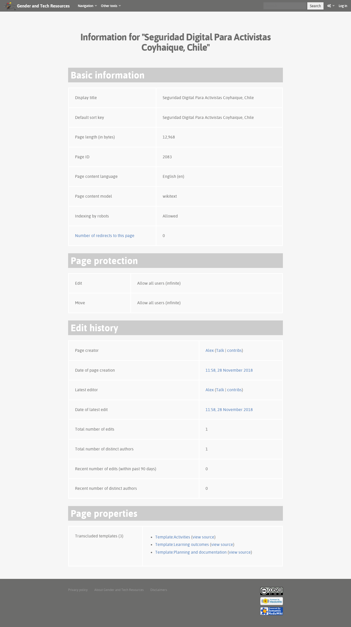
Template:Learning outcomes (182, 544)
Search (315, 6)
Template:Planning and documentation (191, 552)
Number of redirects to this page (104, 235)
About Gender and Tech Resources (119, 590)
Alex (210, 350)
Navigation (85, 6)
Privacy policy (78, 590)
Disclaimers (158, 590)
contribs (234, 350)
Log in (343, 6)
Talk (220, 350)
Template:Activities (172, 536)
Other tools (109, 6)
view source (203, 536)
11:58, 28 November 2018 (229, 370)
